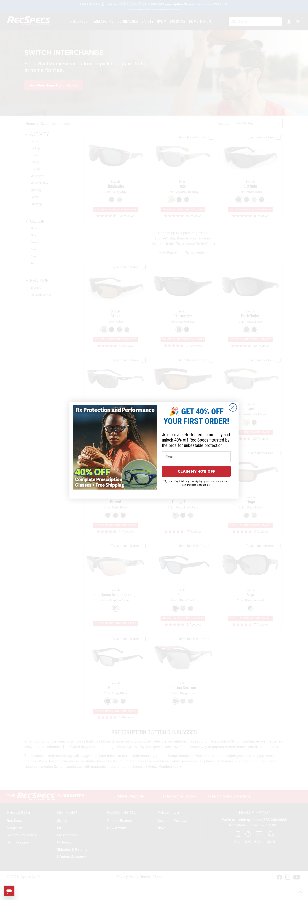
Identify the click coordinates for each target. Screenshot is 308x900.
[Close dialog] (233, 407)
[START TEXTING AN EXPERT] (9, 891)
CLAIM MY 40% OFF (196, 471)
